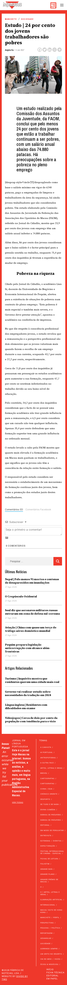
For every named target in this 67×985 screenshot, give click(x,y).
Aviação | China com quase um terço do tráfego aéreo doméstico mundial (30, 629)
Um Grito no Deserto (51, 954)
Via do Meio (46, 959)
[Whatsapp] (54, 50)
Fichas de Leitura (49, 859)
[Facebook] (39, 50)
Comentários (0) (14, 509)
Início (50, 969)
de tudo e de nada (49, 804)
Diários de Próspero (50, 815)
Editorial (45, 825)
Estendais (45, 841)
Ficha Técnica (55, 972)
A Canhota (45, 747)
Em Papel (52, 978)
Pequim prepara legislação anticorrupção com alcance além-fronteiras (27, 648)
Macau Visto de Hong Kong (51, 911)
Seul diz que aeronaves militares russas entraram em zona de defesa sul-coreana (32, 612)
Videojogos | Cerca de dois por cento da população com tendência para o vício (31, 719)
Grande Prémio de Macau (49, 881)
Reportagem (46, 933)
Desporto (45, 799)
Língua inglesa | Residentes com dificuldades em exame (26, 706)
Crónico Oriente (48, 794)
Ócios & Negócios (49, 964)
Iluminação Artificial (51, 899)
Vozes (57, 959)
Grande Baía (46, 869)
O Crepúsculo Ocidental (21, 596)
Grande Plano (47, 874)
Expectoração (47, 846)
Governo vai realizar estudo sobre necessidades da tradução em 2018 (28, 693)
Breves (43, 773)
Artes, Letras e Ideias (51, 768)
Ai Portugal (46, 752)
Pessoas (44, 928)
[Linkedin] (49, 50)
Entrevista (45, 835)
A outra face (47, 763)
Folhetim (44, 864)
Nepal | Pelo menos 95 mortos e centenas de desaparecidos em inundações (32, 581)
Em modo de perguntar (52, 830)
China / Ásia (46, 789)
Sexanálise (45, 938)
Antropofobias (48, 758)
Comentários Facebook (38, 509)
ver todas (17, 802)
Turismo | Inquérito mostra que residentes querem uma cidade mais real (32, 680)
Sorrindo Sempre (49, 949)
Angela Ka (9, 50)
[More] (59, 50)
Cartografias (47, 778)
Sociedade (27, 19)
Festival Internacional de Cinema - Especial (52, 852)
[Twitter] (44, 50)
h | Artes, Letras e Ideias (50, 893)
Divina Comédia (47, 810)
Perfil (56, 917)
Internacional (47, 905)
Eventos (57, 841)
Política (56, 928)
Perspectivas (47, 923)
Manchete (11, 19)
